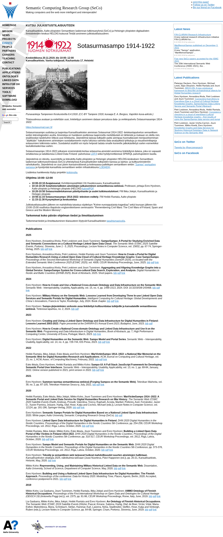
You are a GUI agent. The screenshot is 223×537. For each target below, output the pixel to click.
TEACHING (8, 58)
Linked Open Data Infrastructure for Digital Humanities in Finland (79, 420)
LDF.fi (94, 154)
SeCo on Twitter (184, 141)
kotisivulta (72, 172)
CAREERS (8, 55)
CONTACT (8, 62)
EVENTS (7, 43)
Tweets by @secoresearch (188, 147)
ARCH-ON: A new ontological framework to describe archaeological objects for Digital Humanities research (197, 90)
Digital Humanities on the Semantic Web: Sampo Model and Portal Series (84, 339)
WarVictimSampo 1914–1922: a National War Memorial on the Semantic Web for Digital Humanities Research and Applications (93, 355)
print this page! (201, 2)
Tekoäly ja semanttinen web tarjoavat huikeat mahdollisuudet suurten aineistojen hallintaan (94, 455)
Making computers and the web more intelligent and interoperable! (61, 12)
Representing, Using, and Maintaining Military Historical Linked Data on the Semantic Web (91, 465)
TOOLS (6, 92)
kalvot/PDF (88, 188)
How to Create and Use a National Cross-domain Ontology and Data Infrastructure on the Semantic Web (101, 285)
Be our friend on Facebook (207, 7)
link (50, 249)
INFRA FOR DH (11, 84)
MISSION (7, 31)
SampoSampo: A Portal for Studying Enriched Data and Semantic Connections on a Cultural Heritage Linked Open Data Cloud (93, 242)
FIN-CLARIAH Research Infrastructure (192, 34)
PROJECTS (9, 39)
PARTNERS (9, 51)
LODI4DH (104, 167)
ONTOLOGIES (10, 76)
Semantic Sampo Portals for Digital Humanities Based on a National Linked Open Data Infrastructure (99, 412)
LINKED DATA (10, 80)
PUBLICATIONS (11, 68)
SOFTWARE (9, 96)
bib (42, 249)
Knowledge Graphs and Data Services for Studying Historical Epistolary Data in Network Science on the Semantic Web (196, 130)
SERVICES (8, 88)
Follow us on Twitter (204, 4)
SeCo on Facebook (186, 153)
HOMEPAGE (9, 25)
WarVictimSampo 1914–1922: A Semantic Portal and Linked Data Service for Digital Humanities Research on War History (92, 398)
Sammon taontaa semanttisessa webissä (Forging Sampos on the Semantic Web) (89, 382)
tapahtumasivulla (116, 221)
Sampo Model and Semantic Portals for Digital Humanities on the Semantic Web (88, 444)
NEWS (6, 35)
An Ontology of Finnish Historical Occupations (133, 501)
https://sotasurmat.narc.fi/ (39, 127)
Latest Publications (186, 77)
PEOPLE (7, 47)
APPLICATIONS (11, 72)
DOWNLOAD (9, 100)
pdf (46, 249)
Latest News (182, 29)
